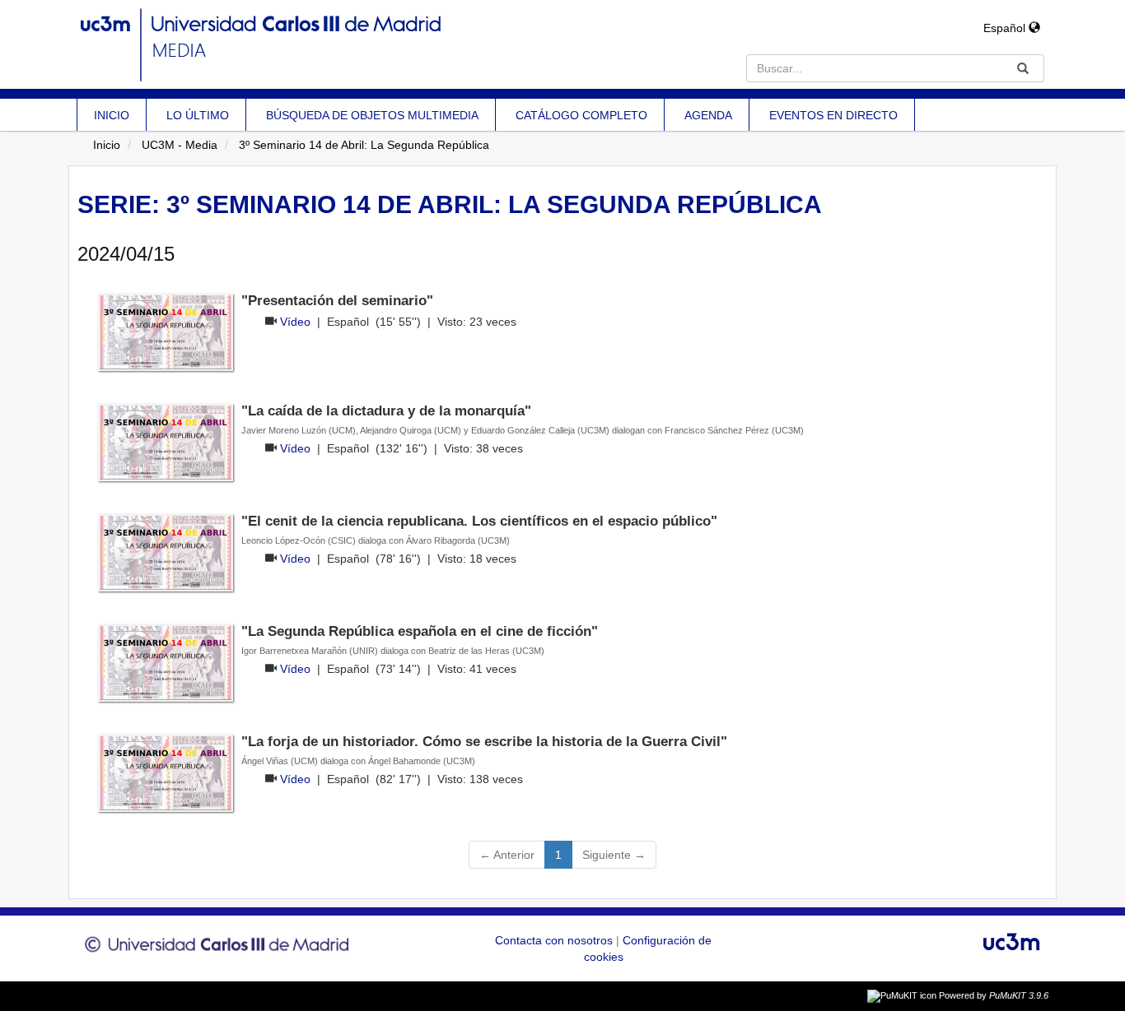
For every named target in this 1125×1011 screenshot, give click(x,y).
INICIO (111, 115)
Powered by (993, 995)
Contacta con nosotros (555, 940)
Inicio (106, 144)
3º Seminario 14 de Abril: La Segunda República (364, 144)
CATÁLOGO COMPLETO (581, 115)
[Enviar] (1023, 68)
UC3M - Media (179, 144)
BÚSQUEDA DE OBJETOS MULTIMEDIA (372, 115)
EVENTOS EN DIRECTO (833, 115)
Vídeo (295, 321)
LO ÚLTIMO (197, 115)
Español (1006, 28)
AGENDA (708, 115)
